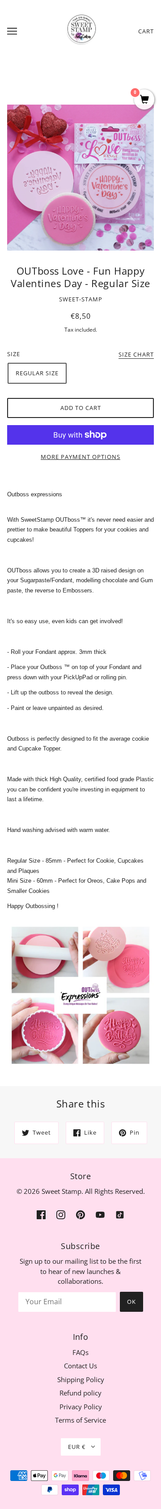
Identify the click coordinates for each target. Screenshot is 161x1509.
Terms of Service (80, 1420)
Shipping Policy (80, 1379)
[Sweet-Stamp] (80, 30)
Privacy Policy (80, 1406)
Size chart (136, 355)
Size (13, 354)
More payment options (80, 457)
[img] (41, 1214)
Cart (146, 31)
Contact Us (80, 1365)
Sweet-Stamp (80, 299)
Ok (131, 1302)
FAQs (80, 1352)
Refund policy (80, 1392)
